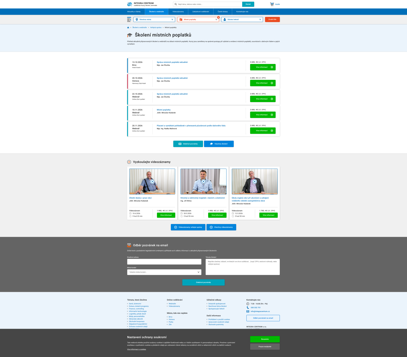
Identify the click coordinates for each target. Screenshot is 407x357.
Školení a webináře (139, 27)
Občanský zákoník (136, 319)
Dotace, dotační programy (139, 306)
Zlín (170, 324)
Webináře (172, 304)
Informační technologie (138, 311)
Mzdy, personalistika (136, 316)
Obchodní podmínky (216, 324)
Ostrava (172, 319)
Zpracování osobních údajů (218, 322)
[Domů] (128, 27)
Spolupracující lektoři (216, 309)
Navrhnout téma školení (217, 306)
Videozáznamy (174, 306)
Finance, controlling (136, 309)
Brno (170, 317)
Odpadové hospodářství (138, 324)
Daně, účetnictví (135, 304)
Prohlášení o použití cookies (219, 319)
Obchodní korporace (136, 321)
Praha (171, 322)
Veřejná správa (155, 27)
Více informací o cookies (136, 349)
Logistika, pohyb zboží (137, 314)
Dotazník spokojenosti (216, 304)
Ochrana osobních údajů (138, 326)
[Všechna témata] (218, 17)
